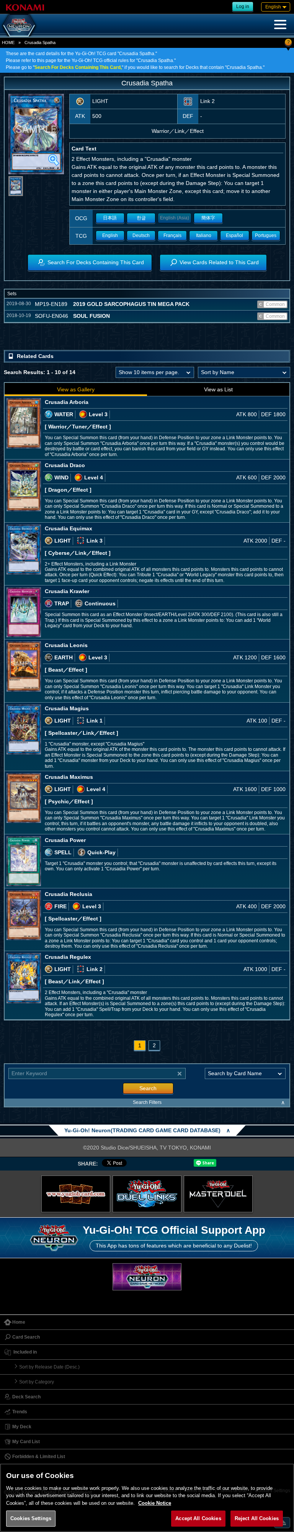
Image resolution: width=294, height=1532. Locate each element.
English (110, 235)
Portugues (265, 235)
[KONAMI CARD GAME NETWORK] (147, 1276)
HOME (8, 42)
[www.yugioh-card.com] (75, 1194)
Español (234, 235)
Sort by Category (36, 1382)
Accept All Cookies (198, 1518)
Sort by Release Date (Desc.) (49, 1367)
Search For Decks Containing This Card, (78, 67)
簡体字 (208, 218)
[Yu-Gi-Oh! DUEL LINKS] (147, 1194)
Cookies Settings (30, 1518)
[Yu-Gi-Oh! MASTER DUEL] (218, 1194)
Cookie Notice (154, 1503)
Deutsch (141, 235)
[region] (147, 1497)
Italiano (203, 235)
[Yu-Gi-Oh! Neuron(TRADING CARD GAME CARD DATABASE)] (19, 25)
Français (172, 235)
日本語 (110, 218)
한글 (141, 218)
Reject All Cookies (257, 1518)
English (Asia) (174, 218)
